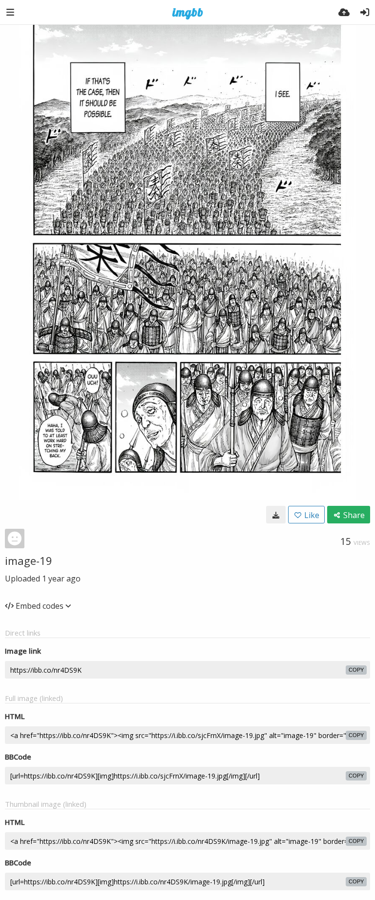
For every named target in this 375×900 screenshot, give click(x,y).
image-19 (28, 560)
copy (356, 670)
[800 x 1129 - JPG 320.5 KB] (276, 514)
